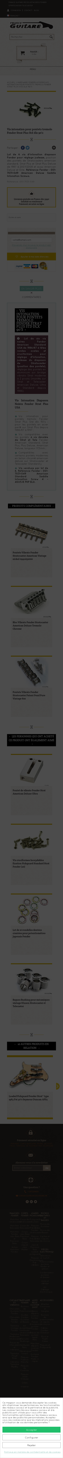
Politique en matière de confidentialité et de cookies (32, 1452)
